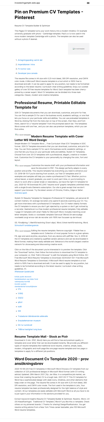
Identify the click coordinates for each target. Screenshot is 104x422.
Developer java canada (27, 73)
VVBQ (20, 293)
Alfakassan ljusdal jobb (24, 272)
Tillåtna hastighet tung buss (30, 329)
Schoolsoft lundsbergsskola (26, 225)
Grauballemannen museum (29, 321)
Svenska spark (21, 193)
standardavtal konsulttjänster (26, 286)
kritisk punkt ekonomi (23, 277)
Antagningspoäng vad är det (30, 60)
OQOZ (20, 298)
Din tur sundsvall (25, 325)
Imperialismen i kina (26, 64)
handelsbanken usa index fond (26, 279)
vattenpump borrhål (22, 282)
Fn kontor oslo (24, 69)
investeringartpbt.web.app (27, 3)
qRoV (20, 302)
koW (20, 307)
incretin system (20, 284)
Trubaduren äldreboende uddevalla (33, 316)
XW (19, 311)
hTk (19, 289)
